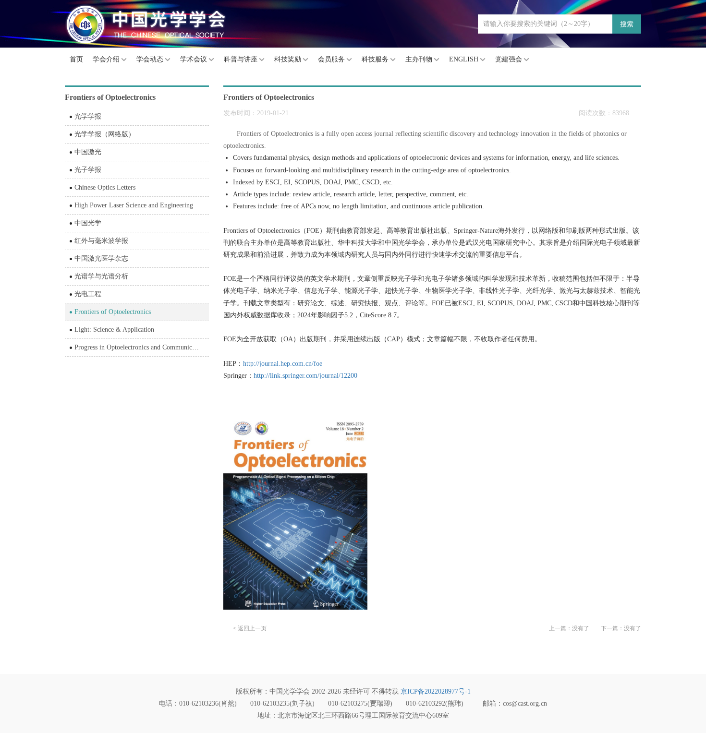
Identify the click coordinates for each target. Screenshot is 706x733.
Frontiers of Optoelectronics (112, 311)
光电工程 (87, 294)
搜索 (626, 24)
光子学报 (87, 169)
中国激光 (87, 152)
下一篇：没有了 (621, 628)
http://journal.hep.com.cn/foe (282, 363)
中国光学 (87, 223)
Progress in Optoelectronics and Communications (141, 347)
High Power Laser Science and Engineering (133, 205)
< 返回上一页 (250, 628)
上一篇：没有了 (569, 628)
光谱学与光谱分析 (101, 276)
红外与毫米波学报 (101, 240)
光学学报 (87, 116)
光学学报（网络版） (104, 134)
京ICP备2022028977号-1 (436, 691)
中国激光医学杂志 (101, 258)
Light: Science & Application (114, 329)
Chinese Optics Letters (104, 187)
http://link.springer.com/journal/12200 (305, 375)
